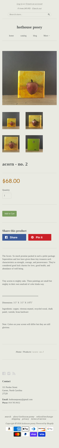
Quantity (6, 190)
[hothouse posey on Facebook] (4, 373)
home (11, 36)
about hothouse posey (23, 417)
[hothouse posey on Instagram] (9, 373)
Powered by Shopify (44, 423)
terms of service (38, 419)
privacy (25, 419)
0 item (24, 8)
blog (35, 36)
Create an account (34, 4)
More (46, 36)
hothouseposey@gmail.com (21, 399)
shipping (15, 419)
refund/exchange (44, 417)
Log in (20, 4)
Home (18, 352)
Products (27, 352)
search (8, 417)
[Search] (49, 14)
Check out (37, 8)
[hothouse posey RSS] (14, 373)
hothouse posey (29, 27)
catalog (23, 36)
